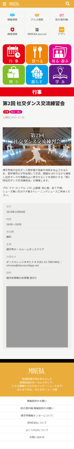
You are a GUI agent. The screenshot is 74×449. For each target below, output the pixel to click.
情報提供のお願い (37, 401)
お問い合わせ (37, 437)
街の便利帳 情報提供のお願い (37, 408)
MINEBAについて (37, 422)
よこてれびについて (37, 430)
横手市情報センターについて (37, 415)
